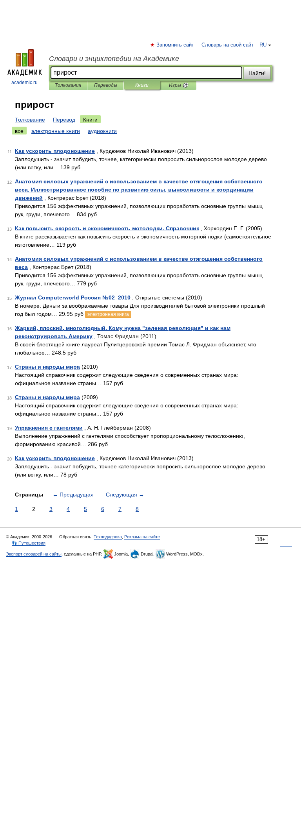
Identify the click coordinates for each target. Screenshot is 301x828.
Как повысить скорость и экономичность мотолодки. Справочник (107, 228)
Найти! (257, 73)
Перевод (64, 119)
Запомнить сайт (175, 45)
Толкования (68, 85)
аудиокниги (102, 131)
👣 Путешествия (28, 543)
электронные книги (55, 131)
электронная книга (108, 314)
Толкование (30, 119)
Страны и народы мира (47, 367)
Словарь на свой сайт (227, 45)
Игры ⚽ (178, 85)
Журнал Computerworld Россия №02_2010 (73, 297)
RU (263, 45)
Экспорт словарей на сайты (34, 554)
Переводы (105, 85)
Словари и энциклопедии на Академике (114, 59)
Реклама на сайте (142, 536)
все (19, 131)
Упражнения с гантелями (49, 428)
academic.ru (24, 82)
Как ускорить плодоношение (55, 151)
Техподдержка (108, 536)
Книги (142, 85)
